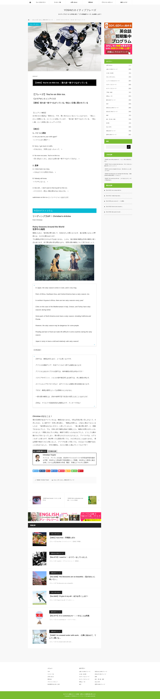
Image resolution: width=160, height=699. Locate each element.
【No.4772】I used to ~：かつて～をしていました (68, 557)
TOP (49, 671)
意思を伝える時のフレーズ (57, 553)
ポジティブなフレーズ (118, 88)
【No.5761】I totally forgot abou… (113, 195)
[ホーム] (30, 2)
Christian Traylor (45, 480)
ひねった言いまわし (34, 24)
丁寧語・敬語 (118, 92)
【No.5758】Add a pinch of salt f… (113, 211)
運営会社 (90, 2)
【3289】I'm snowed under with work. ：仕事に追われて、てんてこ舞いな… (72, 636)
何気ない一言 (118, 96)
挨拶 (118, 115)
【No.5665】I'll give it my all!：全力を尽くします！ (68, 596)
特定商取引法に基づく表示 (54, 684)
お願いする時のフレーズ (118, 69)
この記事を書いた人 (40, 451)
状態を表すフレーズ (69, 480)
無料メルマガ (123, 2)
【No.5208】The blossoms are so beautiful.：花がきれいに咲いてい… (72, 578)
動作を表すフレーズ (55, 611)
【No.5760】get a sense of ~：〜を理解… (115, 201)
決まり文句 (118, 126)
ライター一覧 (57, 2)
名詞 (118, 103)
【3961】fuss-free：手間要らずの (62, 538)
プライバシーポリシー (107, 2)
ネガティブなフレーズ (118, 84)
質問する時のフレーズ (118, 134)
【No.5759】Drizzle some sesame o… (114, 206)
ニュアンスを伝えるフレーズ (118, 80)
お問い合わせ (74, 2)
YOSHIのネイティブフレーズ (80, 10)
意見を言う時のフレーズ (118, 111)
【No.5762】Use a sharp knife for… (114, 190)
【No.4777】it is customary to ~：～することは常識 (69, 616)
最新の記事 (53, 451)
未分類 (118, 123)
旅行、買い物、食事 (118, 119)
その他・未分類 (118, 73)
